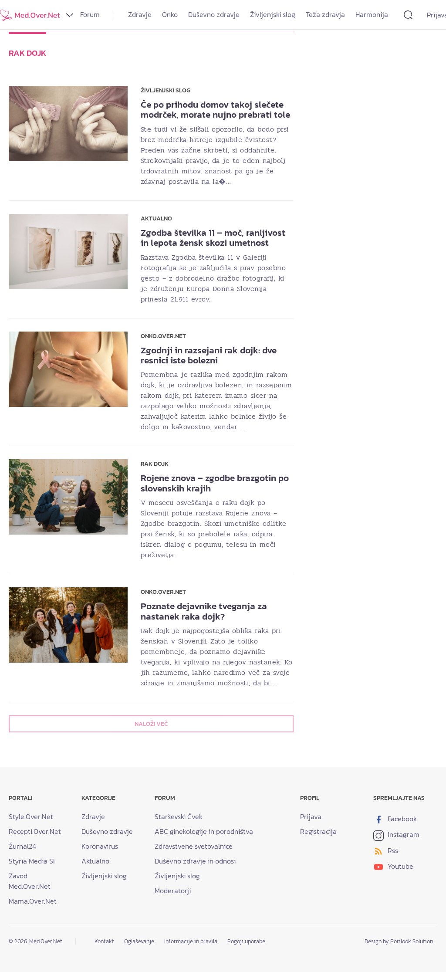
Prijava (310, 816)
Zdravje (140, 14)
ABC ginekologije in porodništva (204, 831)
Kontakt (104, 941)
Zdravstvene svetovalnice (194, 846)
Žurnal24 (22, 846)
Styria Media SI (32, 861)
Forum (90, 14)
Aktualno (95, 861)
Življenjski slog (272, 14)
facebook (401, 818)
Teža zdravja (325, 14)
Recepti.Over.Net (35, 831)
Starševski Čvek (179, 816)
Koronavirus (99, 846)
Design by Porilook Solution (399, 941)
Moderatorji (173, 890)
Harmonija (371, 14)
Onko (170, 14)
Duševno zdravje (214, 14)
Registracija (318, 831)
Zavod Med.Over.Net (30, 880)
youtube (399, 866)
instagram (402, 834)
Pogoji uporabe (246, 941)
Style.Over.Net (31, 816)
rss (392, 850)
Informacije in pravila (190, 941)
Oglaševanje (139, 941)
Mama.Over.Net (33, 901)
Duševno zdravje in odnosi (195, 861)
